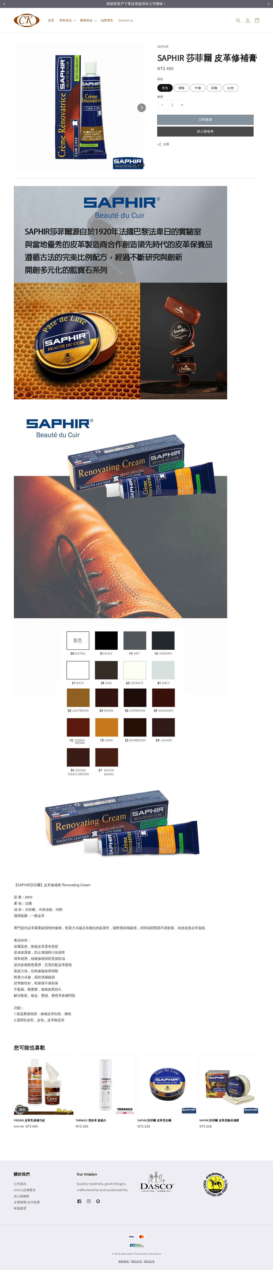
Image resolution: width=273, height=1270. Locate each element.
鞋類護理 (20, 1208)
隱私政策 (136, 1261)
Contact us (125, 20)
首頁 (51, 20)
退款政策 (149, 1261)
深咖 (214, 88)
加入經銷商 (21, 1196)
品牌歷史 (107, 20)
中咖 (198, 88)
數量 (160, 97)
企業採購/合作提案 (27, 1202)
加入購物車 (205, 131)
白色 (231, 88)
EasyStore (155, 1253)
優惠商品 (86, 20)
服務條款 (123, 1261)
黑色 (165, 88)
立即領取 (157, 4)
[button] (238, 20)
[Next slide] (141, 107)
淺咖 (181, 88)
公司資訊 (20, 1184)
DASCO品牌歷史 (25, 1190)
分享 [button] (166, 144)
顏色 (160, 79)
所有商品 (65, 20)
